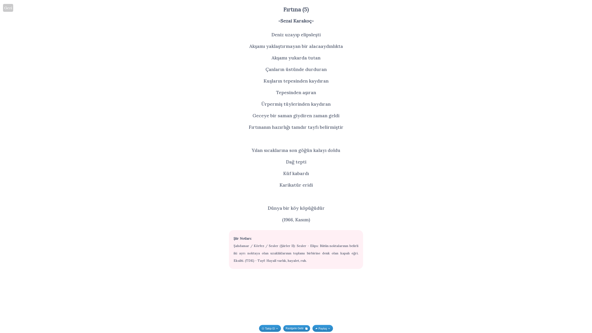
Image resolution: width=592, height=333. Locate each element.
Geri (8, 8)
